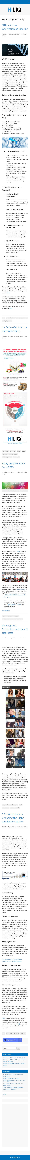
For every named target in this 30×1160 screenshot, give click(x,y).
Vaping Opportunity (7, 321)
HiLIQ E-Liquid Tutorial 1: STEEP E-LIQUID (14, 1058)
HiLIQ (16, 318)
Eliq (7, 318)
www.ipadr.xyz (6, 610)
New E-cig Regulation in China (11, 1078)
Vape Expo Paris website (14, 605)
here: (8, 293)
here (10, 308)
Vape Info (5, 454)
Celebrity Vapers (6, 805)
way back (13, 651)
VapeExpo (16, 616)
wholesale (23, 1033)
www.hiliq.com (21, 589)
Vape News (9, 616)
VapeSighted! (6, 687)
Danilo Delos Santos (21, 638)
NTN (26, 318)
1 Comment (16, 457)
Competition (5, 451)
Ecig (3, 318)
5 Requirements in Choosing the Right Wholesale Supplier (13, 817)
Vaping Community (13, 454)
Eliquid (11, 318)
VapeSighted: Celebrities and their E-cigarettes (15, 629)
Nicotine (21, 318)
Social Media (5, 807)
